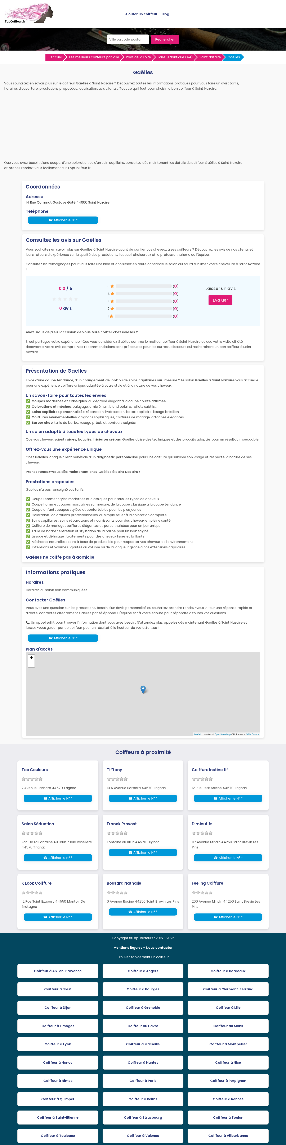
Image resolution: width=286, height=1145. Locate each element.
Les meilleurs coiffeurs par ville (94, 57)
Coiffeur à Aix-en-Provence (58, 971)
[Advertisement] (143, 124)
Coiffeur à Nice (228, 1062)
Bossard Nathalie (124, 883)
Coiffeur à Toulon (228, 1117)
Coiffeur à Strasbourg (143, 1117)
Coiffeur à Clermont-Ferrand (228, 989)
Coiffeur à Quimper (58, 1099)
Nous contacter (159, 947)
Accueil (56, 57)
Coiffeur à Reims (143, 1099)
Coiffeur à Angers (143, 971)
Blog (165, 14)
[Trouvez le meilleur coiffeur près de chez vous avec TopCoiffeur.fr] (29, 21)
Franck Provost (122, 824)
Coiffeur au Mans (228, 1026)
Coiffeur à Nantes (143, 1062)
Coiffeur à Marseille (143, 1044)
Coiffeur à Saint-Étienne (58, 1117)
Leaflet (197, 734)
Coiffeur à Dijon (57, 1007)
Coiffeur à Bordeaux (228, 971)
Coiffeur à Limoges (57, 1026)
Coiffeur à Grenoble (143, 1007)
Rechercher (165, 39)
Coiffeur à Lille (228, 1007)
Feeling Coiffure (207, 883)
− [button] (31, 664)
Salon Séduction (38, 824)
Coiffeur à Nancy (57, 1062)
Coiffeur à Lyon (58, 1044)
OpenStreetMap (223, 734)
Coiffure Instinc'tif (210, 770)
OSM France (252, 734)
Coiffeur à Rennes (228, 1099)
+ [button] (31, 657)
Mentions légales (127, 947)
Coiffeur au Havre (143, 1026)
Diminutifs (202, 824)
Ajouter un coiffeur (141, 14)
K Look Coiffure (37, 883)
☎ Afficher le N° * (63, 220)
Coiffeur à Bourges (143, 989)
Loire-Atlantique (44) (175, 57)
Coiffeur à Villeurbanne (228, 1135)
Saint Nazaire (210, 57)
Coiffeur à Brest (58, 989)
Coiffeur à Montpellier (228, 1044)
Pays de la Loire (138, 57)
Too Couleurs (35, 770)
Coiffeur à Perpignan (228, 1080)
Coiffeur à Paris (142, 1080)
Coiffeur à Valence (143, 1135)
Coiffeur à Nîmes (57, 1080)
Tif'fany (114, 770)
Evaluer (220, 300)
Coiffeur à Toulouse (58, 1135)
